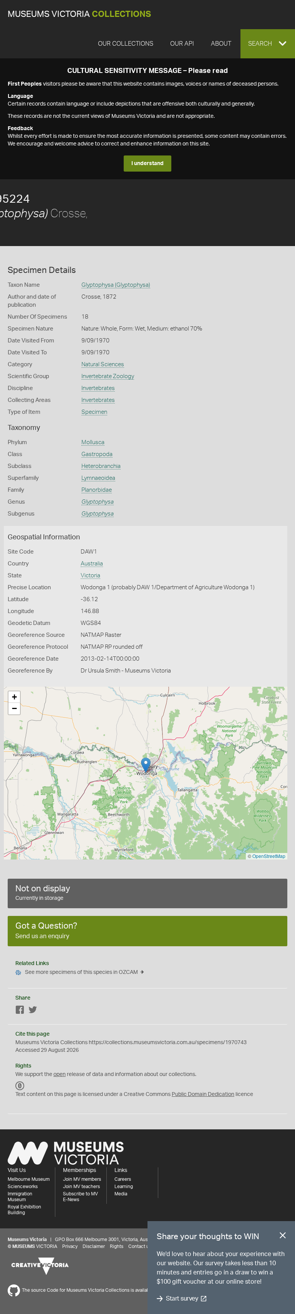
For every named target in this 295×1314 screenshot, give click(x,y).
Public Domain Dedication (203, 1094)
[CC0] (20, 1086)
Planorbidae (96, 490)
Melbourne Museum (29, 1179)
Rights (116, 1246)
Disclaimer (94, 1246)
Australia (92, 564)
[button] (267, 43)
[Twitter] (32, 1011)
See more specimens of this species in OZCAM (81, 972)
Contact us (139, 1246)
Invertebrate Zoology (107, 376)
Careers (122, 1179)
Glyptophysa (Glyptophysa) (115, 285)
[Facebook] (20, 1011)
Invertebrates (98, 388)
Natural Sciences (102, 364)
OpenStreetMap (268, 856)
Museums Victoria (79, 14)
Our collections (125, 44)
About (221, 44)
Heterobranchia (101, 466)
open (59, 1074)
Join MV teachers (81, 1186)
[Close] (283, 1236)
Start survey (182, 1299)
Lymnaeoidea (98, 478)
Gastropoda (97, 454)
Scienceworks (23, 1186)
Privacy (70, 1246)
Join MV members (82, 1179)
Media (120, 1194)
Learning (123, 1186)
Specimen (94, 412)
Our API (182, 44)
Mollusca (92, 442)
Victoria (90, 575)
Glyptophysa (97, 502)
